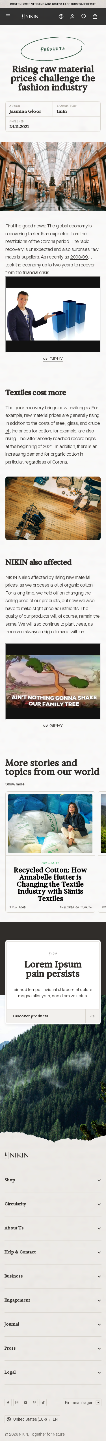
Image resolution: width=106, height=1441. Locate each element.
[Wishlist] (83, 16)
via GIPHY (53, 358)
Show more (14, 784)
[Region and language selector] (61, 16)
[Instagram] (16, 1402)
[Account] (72, 16)
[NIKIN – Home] (16, 1155)
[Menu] (8, 17)
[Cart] (95, 16)
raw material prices (42, 415)
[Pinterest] (34, 1402)
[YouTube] (25, 1402)
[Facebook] (8, 1402)
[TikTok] (43, 1402)
